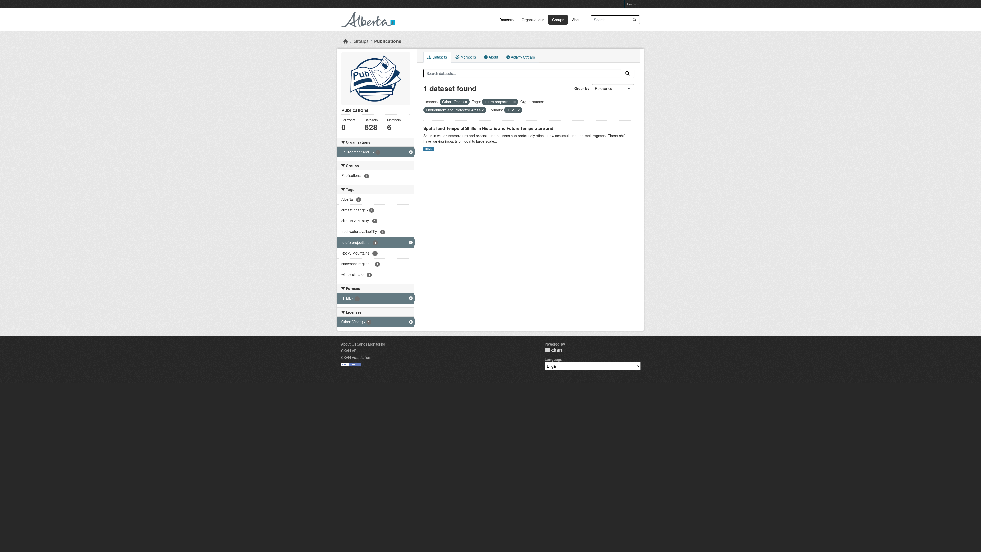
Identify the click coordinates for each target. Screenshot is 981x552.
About (576, 19)
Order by (581, 88)
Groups (558, 19)
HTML (428, 149)
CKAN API (349, 350)
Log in (632, 4)
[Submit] (634, 19)
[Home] (345, 41)
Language (553, 359)
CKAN (553, 350)
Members (468, 57)
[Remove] (466, 102)
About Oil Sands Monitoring (363, 344)
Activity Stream (522, 57)
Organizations (533, 19)
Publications (387, 41)
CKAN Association (355, 357)
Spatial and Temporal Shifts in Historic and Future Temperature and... (489, 128)
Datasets (506, 19)
